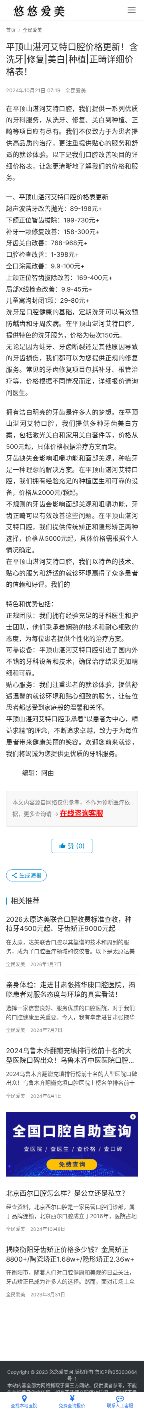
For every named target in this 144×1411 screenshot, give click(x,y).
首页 (11, 30)
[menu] (131, 10)
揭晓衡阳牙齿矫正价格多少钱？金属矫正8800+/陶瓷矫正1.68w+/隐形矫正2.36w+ (70, 1254)
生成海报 (30, 875)
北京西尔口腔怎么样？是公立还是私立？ (67, 1193)
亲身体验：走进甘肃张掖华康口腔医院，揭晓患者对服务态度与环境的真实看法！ (70, 989)
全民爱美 (75, 90)
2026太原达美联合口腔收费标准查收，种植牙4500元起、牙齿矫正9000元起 (69, 924)
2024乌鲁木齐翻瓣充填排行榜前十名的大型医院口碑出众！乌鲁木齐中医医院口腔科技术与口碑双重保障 (70, 1056)
